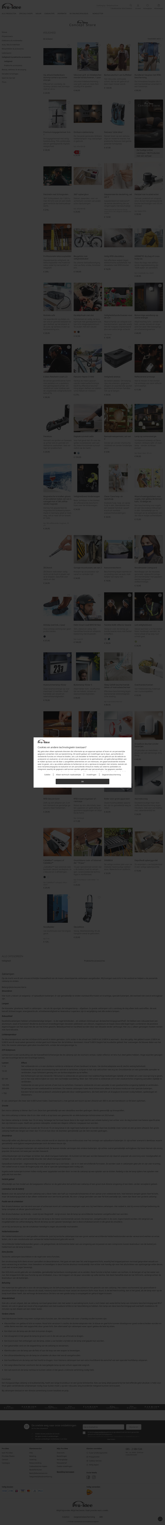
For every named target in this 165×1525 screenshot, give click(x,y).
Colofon (47, 774)
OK (82, 781)
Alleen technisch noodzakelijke (68, 774)
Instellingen (91, 774)
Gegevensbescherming (111, 774)
